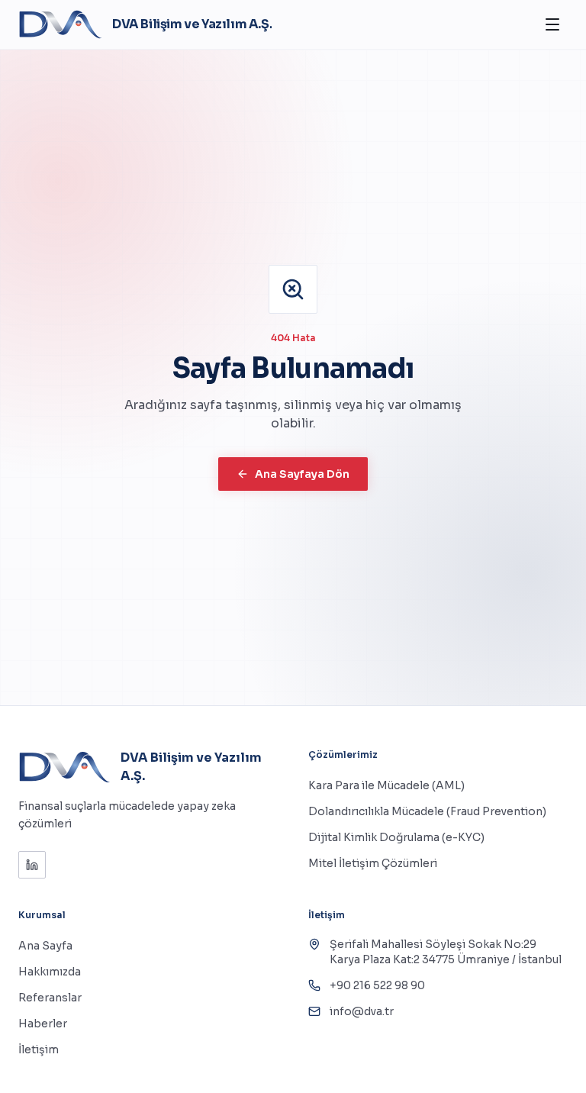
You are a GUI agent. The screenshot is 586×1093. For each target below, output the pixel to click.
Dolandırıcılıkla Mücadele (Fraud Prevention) (427, 811)
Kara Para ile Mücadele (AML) (386, 785)
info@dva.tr (362, 1011)
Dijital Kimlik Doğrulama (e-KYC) (396, 837)
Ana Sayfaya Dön (302, 474)
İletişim (38, 1049)
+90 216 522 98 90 (377, 985)
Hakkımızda (49, 972)
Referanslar (50, 997)
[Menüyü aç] (552, 24)
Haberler (42, 1023)
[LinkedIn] (32, 865)
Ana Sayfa (45, 946)
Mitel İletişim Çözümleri (372, 863)
